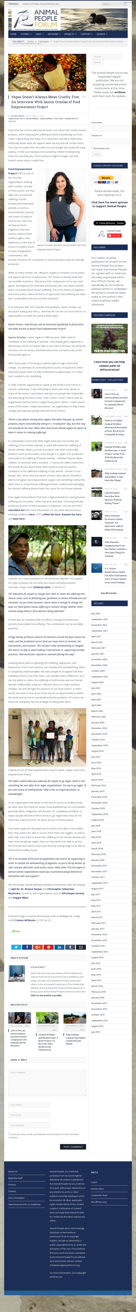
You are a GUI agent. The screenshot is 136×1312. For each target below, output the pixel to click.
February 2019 (98, 785)
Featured (58, 118)
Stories (25, 34)
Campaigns (13, 118)
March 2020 (97, 710)
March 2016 (97, 986)
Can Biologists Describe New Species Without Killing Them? (113, 498)
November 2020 (99, 665)
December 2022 (99, 624)
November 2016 (99, 940)
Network (53, 34)
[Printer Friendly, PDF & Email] (15, 930)
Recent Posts (99, 380)
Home (13, 34)
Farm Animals (46, 118)
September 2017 (99, 882)
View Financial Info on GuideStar (24, 1204)
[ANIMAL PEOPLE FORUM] (68, 18)
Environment (32, 118)
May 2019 (96, 768)
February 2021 (98, 647)
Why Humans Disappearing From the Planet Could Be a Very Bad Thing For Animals (116, 549)
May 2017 (96, 905)
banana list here (71, 514)
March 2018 (97, 848)
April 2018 (96, 842)
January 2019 (97, 791)
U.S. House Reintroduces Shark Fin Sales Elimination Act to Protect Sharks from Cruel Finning (116, 575)
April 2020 (96, 705)
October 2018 (98, 808)
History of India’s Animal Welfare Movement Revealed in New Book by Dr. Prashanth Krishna (43, 3)
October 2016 (98, 945)
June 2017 (96, 900)
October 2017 (98, 877)
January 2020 (97, 722)
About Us (12, 1171)
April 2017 (96, 911)
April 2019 (96, 773)
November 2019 (99, 733)
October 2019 (98, 739)
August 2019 (97, 751)
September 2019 (99, 745)
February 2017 (98, 922)
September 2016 (99, 951)
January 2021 (97, 653)
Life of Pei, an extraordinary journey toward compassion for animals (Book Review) (19, 1038)
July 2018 (95, 825)
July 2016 (95, 963)
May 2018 (96, 837)
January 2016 (97, 997)
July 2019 (95, 756)
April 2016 (96, 980)
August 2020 (97, 682)
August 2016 (97, 957)
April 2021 (96, 636)
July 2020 (95, 688)
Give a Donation (16, 1197)
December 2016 (99, 934)
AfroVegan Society (73, 893)
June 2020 (96, 693)
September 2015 (99, 1020)
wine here (19, 518)
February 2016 (98, 991)
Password (96, 135)
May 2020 (96, 699)
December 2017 (99, 865)
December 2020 (99, 659)
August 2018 (97, 819)
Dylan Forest (17, 116)
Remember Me (101, 148)
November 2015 (99, 1009)
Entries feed (97, 1188)
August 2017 (97, 888)
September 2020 (99, 676)
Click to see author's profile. (46, 995)
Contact (12, 1191)
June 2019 (96, 762)
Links (38, 34)
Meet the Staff (15, 1178)
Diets (22, 118)
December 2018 (99, 796)
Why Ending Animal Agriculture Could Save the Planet (76, 1039)
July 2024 (95, 613)
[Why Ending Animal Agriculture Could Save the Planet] (75, 1019)
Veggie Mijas (20, 897)
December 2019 (99, 728)
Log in (94, 1182)
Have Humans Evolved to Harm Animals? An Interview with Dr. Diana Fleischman (114, 522)
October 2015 (98, 1014)
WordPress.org (98, 1201)
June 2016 (96, 968)
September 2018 (99, 814)
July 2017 (95, 894)
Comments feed (99, 1195)
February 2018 (98, 854)
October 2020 (98, 670)
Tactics (12, 121)
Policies (12, 1184)
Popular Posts (115, 380)
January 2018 (97, 859)
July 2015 (95, 1031)
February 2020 (98, 716)
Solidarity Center (42, 587)
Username (96, 122)
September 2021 (99, 630)
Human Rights (71, 118)
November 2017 (99, 871)
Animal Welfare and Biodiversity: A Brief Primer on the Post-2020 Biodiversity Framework (48, 1042)
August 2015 (97, 1026)
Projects (69, 34)
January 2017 (97, 928)
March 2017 (97, 917)
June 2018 (96, 831)
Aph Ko (15, 889)
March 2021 (97, 642)
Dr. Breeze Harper (31, 889)
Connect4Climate (25, 920)
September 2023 (99, 619)
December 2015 (99, 1003)
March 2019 (97, 779)
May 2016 (96, 974)
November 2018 (99, 802)
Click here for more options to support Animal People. (109, 204)
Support (85, 34)
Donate (101, 34)
